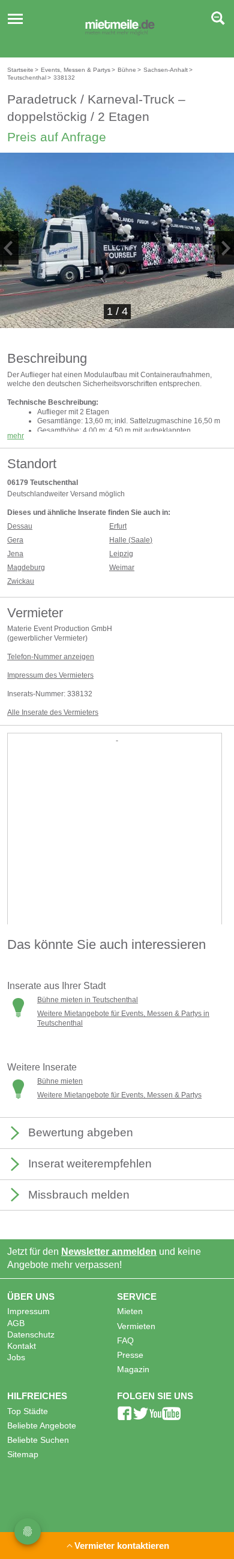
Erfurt (118, 526)
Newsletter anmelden (109, 1251)
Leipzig (121, 554)
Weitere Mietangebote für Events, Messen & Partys (119, 1095)
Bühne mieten (60, 1081)
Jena (15, 554)
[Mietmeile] (120, 28)
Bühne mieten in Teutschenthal (87, 1000)
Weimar (121, 567)
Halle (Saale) (130, 540)
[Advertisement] (117, 859)
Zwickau (20, 581)
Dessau (19, 526)
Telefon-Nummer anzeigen (50, 657)
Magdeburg (26, 567)
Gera (15, 540)
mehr (15, 436)
